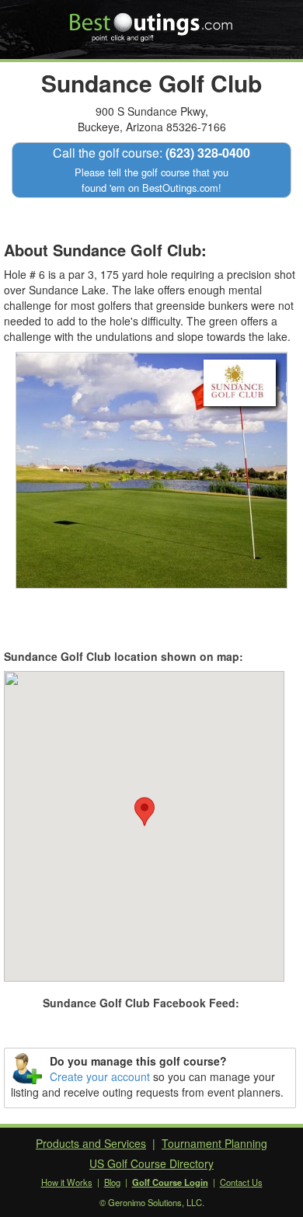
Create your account (100, 1076)
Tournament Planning (214, 1143)
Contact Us (241, 1182)
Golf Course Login (170, 1182)
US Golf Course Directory (151, 1163)
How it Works (66, 1182)
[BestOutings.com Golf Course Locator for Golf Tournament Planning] (151, 22)
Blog (112, 1182)
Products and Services (91, 1143)
